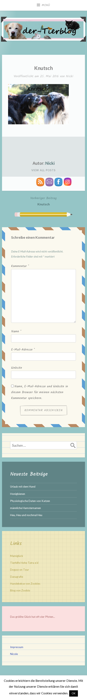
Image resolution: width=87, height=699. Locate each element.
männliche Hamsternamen (25, 508)
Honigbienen (17, 493)
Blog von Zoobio (20, 590)
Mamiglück (16, 556)
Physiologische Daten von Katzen (30, 501)
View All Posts (43, 170)
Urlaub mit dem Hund (22, 486)
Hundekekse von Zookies (25, 583)
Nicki (69, 76)
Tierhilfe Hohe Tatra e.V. (24, 562)
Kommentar (20, 266)
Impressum (16, 647)
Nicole (14, 654)
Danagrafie (16, 576)
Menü (46, 5)
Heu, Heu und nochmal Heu (26, 515)
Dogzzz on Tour (19, 569)
